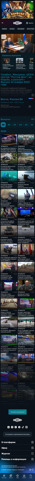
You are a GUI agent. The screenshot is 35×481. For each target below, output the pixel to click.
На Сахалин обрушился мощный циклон (8, 331)
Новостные (5, 105)
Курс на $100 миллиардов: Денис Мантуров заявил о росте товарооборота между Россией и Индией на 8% (26, 260)
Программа (21, 28)
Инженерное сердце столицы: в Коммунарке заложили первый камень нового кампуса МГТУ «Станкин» (26, 278)
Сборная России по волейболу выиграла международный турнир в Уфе (9, 387)
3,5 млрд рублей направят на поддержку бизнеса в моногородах (9, 350)
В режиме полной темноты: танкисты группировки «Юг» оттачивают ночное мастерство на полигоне (8, 242)
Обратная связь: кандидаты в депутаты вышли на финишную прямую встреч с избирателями (8, 297)
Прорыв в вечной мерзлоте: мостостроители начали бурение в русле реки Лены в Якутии (25, 187)
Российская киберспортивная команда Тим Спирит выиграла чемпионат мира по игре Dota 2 (24, 388)
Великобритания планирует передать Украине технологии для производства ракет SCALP (25, 406)
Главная (4, 28)
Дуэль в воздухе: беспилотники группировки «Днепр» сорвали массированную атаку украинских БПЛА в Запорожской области (9, 206)
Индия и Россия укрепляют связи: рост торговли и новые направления (8, 314)
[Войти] (27, 23)
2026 (8, 131)
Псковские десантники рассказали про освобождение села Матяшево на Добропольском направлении (8, 170)
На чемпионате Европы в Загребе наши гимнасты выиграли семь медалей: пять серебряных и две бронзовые (8, 151)
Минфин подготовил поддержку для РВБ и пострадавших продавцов (26, 313)
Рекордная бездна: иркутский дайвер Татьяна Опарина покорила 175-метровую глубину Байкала (8, 187)
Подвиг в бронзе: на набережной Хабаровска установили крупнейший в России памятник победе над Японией (25, 206)
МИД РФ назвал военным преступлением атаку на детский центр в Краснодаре (26, 351)
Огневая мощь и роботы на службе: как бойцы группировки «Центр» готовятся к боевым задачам (25, 169)
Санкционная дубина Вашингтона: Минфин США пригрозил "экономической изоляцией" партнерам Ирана (8, 224)
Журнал (5, 453)
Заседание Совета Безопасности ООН (24, 294)
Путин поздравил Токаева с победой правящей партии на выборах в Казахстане (26, 333)
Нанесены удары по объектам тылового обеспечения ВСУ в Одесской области (7, 369)
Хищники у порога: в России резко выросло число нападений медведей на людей (25, 242)
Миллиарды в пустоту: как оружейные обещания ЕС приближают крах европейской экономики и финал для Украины (26, 224)
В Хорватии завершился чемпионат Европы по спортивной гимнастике (25, 368)
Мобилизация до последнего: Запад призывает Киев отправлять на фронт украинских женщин (7, 278)
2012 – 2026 (14, 102)
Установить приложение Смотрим (17, 434)
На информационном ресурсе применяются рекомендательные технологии (13, 466)
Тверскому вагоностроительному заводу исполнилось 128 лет (25, 150)
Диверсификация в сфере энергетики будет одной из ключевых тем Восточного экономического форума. (9, 406)
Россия (21, 102)
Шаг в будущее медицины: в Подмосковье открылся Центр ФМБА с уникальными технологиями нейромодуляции (9, 261)
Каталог (12, 28)
